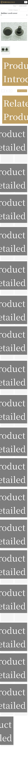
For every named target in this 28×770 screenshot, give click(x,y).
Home (14, 5)
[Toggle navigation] (25, 2)
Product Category (13, 10)
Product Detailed (23, 5)
